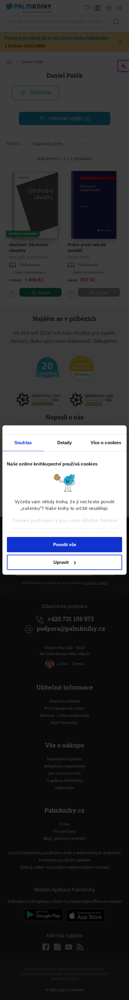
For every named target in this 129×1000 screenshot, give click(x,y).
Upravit (61, 562)
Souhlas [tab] (23, 442)
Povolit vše (64, 544)
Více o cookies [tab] (106, 442)
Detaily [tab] (64, 442)
